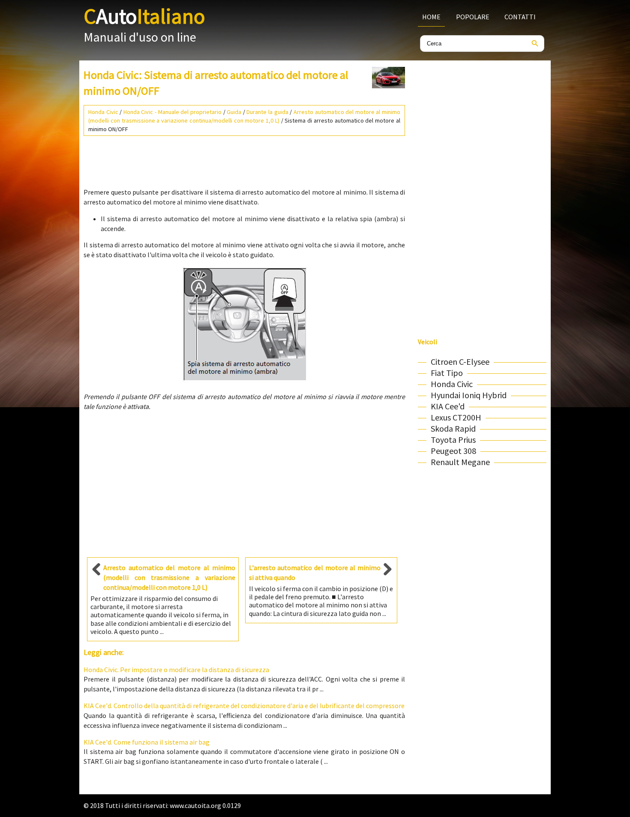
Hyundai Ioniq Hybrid (469, 395)
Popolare (472, 16)
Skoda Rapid (453, 428)
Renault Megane (460, 462)
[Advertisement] (244, 158)
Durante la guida (267, 112)
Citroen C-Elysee (460, 361)
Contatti (520, 16)
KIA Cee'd (448, 406)
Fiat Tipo (447, 372)
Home (431, 16)
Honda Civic (103, 112)
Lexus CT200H (456, 417)
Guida (234, 112)
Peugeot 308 (453, 450)
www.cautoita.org (195, 805)
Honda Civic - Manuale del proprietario (172, 112)
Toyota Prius (453, 439)
